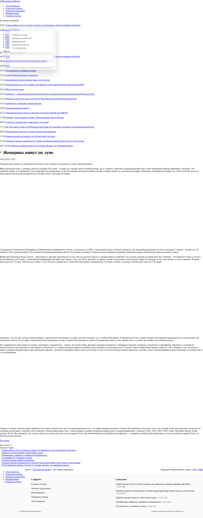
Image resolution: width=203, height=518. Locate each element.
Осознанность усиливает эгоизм (21, 70)
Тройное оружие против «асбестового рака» (22, 453)
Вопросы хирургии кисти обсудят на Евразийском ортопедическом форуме (41, 99)
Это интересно (12, 6)
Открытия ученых (14, 8)
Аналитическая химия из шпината (22, 75)
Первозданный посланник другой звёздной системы (30, 136)
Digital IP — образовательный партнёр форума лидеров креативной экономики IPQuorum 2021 (50, 94)
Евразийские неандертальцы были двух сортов (27, 80)
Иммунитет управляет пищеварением (23, 103)
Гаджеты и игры (13, 16)
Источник (4, 440)
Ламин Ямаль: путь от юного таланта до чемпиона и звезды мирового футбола (43, 25)
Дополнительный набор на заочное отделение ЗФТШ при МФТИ (37, 113)
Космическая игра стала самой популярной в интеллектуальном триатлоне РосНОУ (45, 84)
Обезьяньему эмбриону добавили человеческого (24, 455)
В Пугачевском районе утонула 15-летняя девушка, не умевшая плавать (39, 146)
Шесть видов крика (15, 89)
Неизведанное (12, 13)
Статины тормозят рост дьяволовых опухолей (27, 122)
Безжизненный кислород (17, 108)
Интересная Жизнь (42, 469)
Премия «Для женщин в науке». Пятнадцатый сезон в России (35, 117)
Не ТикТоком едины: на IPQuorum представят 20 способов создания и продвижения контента (50, 127)
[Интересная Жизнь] (10, 1)
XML (200, 469)
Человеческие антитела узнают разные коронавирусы (31, 131)
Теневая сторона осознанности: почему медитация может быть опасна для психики (45, 141)
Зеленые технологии (15, 11)
